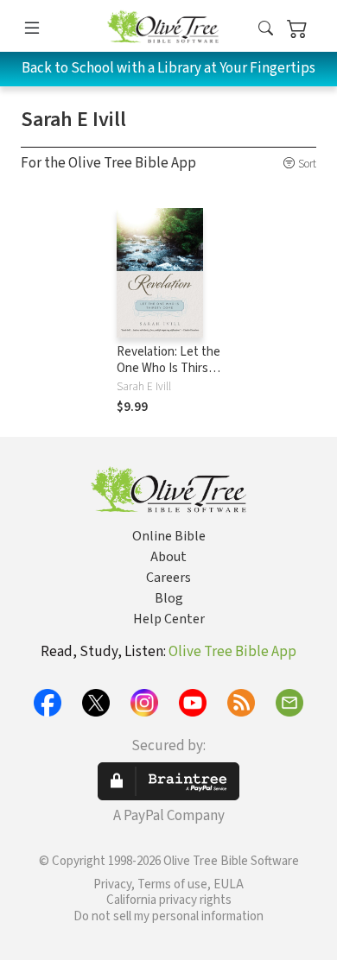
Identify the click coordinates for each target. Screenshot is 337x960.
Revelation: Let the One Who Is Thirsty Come (168, 368)
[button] (265, 29)
